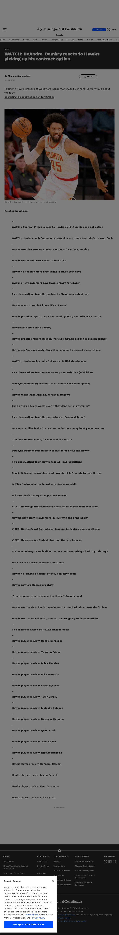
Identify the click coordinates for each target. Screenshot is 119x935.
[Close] (53, 881)
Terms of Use (31, 915)
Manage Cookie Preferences (28, 924)
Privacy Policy (37, 918)
